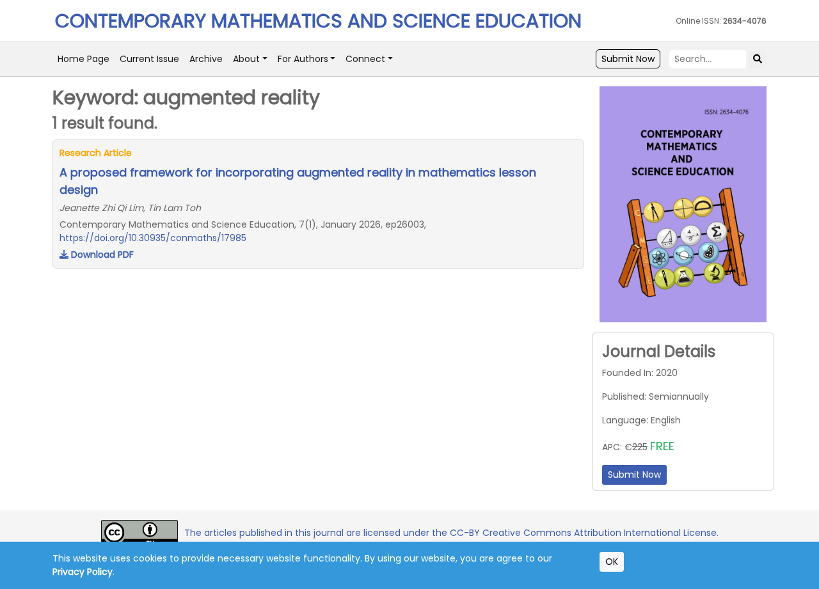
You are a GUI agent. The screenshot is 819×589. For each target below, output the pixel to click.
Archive (206, 58)
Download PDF (101, 254)
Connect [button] (365, 58)
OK (611, 561)
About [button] (246, 58)
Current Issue (149, 58)
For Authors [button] (303, 58)
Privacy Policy (82, 571)
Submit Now (628, 58)
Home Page (83, 58)
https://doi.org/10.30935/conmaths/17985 (153, 238)
